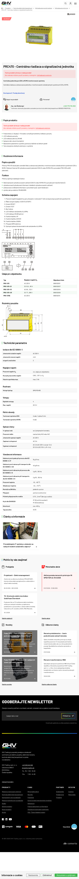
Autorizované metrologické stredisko (40, 800)
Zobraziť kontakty (7, 782)
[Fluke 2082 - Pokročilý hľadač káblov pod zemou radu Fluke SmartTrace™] (19, 642)
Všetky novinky (7, 684)
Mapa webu (72, 794)
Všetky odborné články (49, 684)
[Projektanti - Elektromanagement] (19, 581)
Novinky (9, 625)
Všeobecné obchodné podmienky (38, 809)
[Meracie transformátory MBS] (59, 668)
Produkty (6, 787)
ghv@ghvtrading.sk (28, 768)
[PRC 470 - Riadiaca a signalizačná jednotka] (38, 35)
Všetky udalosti (7, 618)
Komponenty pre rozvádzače (11, 797)
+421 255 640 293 (27, 765)
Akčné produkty (7, 806)
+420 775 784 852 (69, 106)
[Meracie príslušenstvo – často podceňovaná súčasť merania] (59, 642)
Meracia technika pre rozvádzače (12, 800)
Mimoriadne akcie (53, 567)
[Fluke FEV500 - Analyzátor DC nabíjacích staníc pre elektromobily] (19, 669)
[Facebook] (3, 819)
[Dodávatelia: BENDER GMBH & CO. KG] (71, 14)
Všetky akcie (46, 618)
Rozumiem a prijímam (66, 875)
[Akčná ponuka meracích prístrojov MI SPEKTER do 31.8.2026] (59, 581)
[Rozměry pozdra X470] (39, 321)
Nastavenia (33, 875)
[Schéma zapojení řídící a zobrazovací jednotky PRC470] (39, 249)
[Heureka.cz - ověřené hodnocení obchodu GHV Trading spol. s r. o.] (73, 99)
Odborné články (52, 625)
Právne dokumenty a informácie (38, 806)
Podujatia (10, 567)
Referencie (31, 803)
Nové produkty (6, 809)
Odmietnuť (47, 875)
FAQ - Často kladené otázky (36, 812)
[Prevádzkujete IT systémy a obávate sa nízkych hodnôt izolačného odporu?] (20, 535)
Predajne (59, 797)
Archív (4, 812)
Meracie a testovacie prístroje (11, 792)
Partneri (60, 787)
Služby (4, 803)
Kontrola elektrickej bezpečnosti (12, 794)
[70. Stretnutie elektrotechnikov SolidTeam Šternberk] (19, 604)
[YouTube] (10, 819)
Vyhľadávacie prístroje (44, 75)
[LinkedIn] (6, 819)
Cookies (71, 792)
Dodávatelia (60, 792)
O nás (30, 787)
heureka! (66, 827)
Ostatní (71, 787)
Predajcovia (60, 794)
